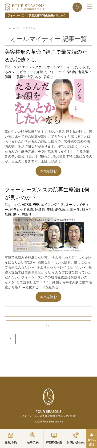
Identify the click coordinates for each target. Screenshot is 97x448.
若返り (48, 76)
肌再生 (10, 76)
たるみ (80, 66)
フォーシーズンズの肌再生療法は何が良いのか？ (47, 193)
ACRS (26, 204)
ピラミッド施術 (31, 71)
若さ (38, 76)
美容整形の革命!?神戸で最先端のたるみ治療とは (46, 56)
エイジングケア (33, 66)
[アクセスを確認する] (77, 7)
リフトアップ (55, 71)
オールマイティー (60, 66)
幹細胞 (71, 71)
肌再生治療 (24, 76)
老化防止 (84, 71)
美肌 (50, 209)
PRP (36, 204)
